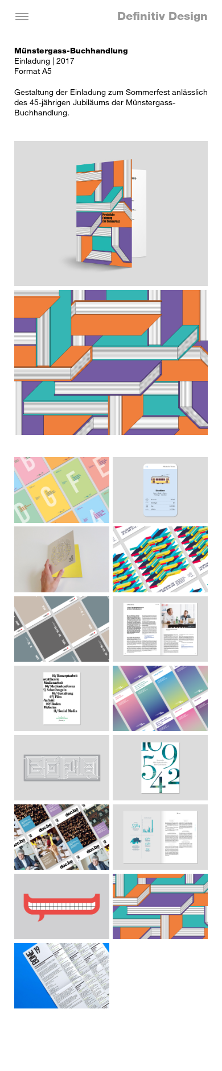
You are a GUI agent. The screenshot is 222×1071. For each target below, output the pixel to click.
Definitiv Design (162, 16)
